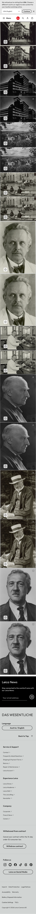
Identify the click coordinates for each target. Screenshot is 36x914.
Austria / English (17, 728)
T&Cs (16, 902)
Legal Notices (25, 887)
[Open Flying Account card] (27, 18)
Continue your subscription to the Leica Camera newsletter (31, 697)
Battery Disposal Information (12, 897)
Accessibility (6, 892)
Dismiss (34, 11)
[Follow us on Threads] (26, 865)
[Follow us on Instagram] (5, 865)
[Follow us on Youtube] (10, 865)
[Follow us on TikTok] (21, 865)
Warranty (15, 892)
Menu (8, 18)
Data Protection (14, 887)
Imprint (4, 887)
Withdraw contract (14, 846)
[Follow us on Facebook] (15, 865)
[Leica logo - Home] (18, 18)
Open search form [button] (23, 18)
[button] (32, 736)
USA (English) (7, 11)
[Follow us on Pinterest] (31, 865)
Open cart (32, 18)
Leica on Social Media (18, 872)
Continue (27, 11)
